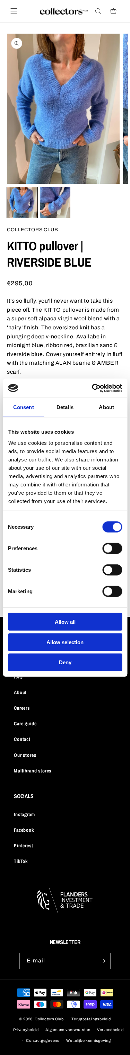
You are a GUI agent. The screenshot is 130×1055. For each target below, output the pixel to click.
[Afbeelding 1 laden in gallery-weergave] (22, 202)
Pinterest (23, 845)
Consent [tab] (23, 407)
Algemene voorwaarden (67, 1030)
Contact (22, 739)
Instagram (24, 814)
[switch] (112, 548)
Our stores (25, 755)
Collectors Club (49, 1019)
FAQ (18, 677)
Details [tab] (65, 407)
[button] (13, 11)
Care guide (25, 723)
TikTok (21, 861)
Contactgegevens (43, 1040)
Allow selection (65, 642)
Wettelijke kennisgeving (88, 1040)
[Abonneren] (102, 961)
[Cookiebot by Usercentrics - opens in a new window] (92, 387)
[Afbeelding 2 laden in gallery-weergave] (55, 202)
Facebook (24, 830)
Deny (65, 662)
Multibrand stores (32, 771)
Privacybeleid (26, 1030)
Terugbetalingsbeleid (91, 1019)
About (20, 692)
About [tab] (106, 407)
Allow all (65, 622)
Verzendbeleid (110, 1030)
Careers (22, 708)
